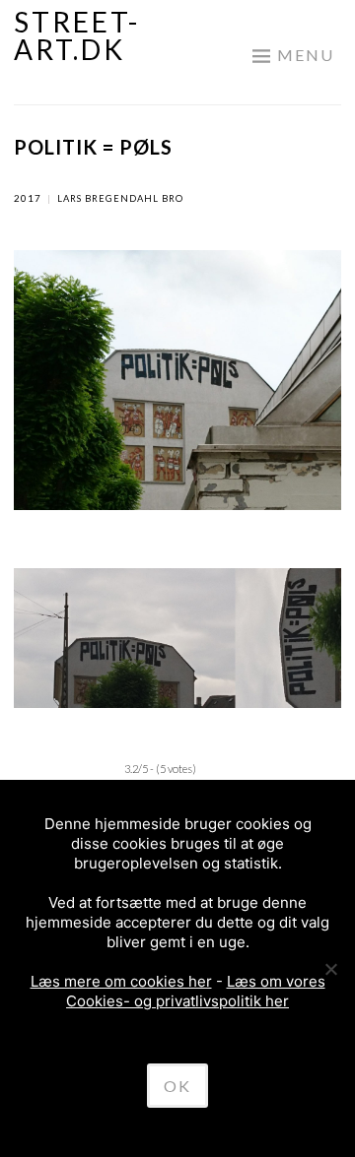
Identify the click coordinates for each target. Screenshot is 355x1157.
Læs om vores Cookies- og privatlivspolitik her (195, 991)
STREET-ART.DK (77, 35)
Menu (305, 54)
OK (177, 1085)
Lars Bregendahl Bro (120, 198)
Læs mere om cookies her (121, 981)
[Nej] (330, 969)
